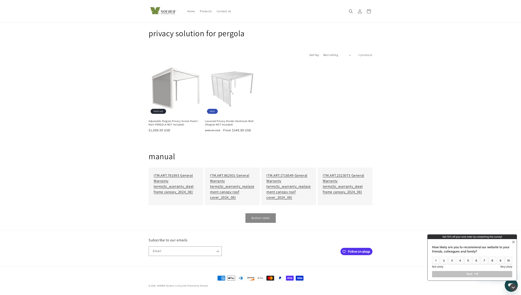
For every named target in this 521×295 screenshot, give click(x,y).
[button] (350, 11)
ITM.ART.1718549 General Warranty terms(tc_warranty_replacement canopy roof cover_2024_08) (288, 186)
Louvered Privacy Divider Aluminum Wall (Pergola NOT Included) (229, 123)
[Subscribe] (217, 251)
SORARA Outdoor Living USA (172, 285)
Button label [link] (261, 218)
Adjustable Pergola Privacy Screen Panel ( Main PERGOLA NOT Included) (173, 123)
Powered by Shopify (197, 285)
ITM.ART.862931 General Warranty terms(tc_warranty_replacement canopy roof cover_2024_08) (232, 186)
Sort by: (314, 55)
